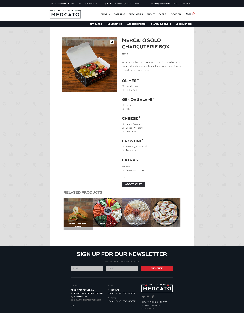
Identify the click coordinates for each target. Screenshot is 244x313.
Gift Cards (96, 24)
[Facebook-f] (153, 297)
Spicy (128, 105)
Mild (128, 109)
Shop (104, 14)
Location (175, 14)
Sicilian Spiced (133, 90)
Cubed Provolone (134, 127)
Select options (78, 220)
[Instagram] (148, 297)
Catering (119, 14)
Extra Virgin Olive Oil (136, 146)
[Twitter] (143, 297)
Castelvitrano (132, 86)
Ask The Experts (136, 24)
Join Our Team (184, 24)
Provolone (131, 131)
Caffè (162, 14)
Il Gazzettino (114, 24)
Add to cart (133, 184)
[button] (112, 42)
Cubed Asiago (133, 124)
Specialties (136, 14)
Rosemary (131, 150)
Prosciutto (135, 170)
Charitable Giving (161, 24)
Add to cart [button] (166, 218)
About (151, 14)
